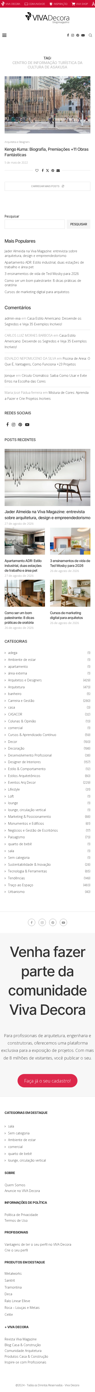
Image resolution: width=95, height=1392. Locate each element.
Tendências (49, 878)
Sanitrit (10, 1280)
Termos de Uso (16, 1220)
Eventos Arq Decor (49, 782)
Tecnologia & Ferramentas (49, 871)
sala (49, 851)
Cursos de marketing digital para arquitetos (37, 292)
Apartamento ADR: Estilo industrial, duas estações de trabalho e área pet (23, 566)
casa (49, 707)
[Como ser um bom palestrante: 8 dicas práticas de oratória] (25, 593)
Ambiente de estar (49, 659)
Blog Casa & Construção (23, 1345)
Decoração (49, 748)
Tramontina (13, 1287)
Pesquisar (12, 216)
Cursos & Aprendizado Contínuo (49, 735)
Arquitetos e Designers (49, 680)
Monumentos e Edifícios (49, 823)
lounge (49, 803)
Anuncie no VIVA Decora (22, 1191)
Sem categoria (49, 857)
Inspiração (60, 4)
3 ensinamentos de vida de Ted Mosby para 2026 (42, 273)
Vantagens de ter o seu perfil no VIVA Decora (38, 1244)
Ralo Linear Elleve (17, 1301)
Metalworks (13, 1273)
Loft (49, 796)
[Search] (90, 35)
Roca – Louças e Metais (22, 1307)
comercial (49, 728)
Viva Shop (82, 4)
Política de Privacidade (21, 1214)
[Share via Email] (58, 170)
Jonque (10, 375)
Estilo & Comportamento (49, 769)
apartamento (49, 666)
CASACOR (49, 714)
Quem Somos (15, 1185)
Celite (9, 1314)
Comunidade (37, 4)
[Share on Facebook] (43, 170)
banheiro (49, 694)
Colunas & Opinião (49, 721)
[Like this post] (37, 170)
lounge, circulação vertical (49, 810)
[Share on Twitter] (47, 170)
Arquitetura (49, 687)
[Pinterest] (77, 35)
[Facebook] (68, 35)
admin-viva (13, 318)
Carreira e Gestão (49, 700)
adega (49, 652)
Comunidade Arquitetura (23, 1350)
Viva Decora (13, 4)
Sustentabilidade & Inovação (49, 864)
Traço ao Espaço (49, 885)
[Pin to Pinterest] (52, 170)
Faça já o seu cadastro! (47, 1081)
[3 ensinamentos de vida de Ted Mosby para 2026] (70, 541)
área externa (49, 673)
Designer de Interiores (49, 762)
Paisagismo (49, 837)
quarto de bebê (49, 844)
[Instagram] (72, 35)
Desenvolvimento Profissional (49, 755)
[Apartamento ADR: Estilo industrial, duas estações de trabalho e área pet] (25, 541)
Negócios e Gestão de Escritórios (49, 830)
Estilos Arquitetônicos (49, 776)
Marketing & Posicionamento (49, 816)
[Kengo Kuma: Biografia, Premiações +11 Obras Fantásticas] (47, 104)
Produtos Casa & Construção (26, 1356)
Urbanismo (49, 891)
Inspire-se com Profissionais (25, 1362)
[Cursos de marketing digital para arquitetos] (70, 593)
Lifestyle (49, 789)
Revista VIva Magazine (21, 1339)
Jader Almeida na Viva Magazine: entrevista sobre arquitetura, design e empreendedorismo (41, 253)
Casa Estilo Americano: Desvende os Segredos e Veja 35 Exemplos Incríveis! (46, 341)
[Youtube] (83, 35)
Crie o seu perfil (16, 1250)
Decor (49, 741)
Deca (8, 1294)
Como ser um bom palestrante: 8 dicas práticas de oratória (19, 618)
